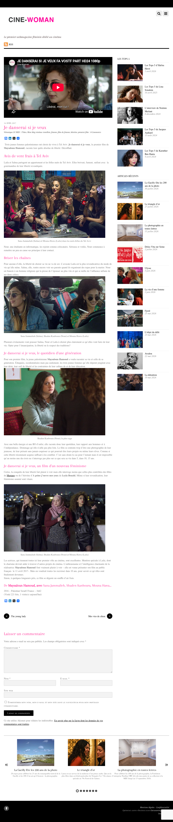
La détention (151, 374)
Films (24, 132)
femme (54, 132)
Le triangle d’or (153, 204)
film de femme (64, 132)
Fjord (147, 310)
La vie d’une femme (154, 289)
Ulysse (148, 268)
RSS (11, 44)
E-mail (64, 678)
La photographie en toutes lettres (154, 227)
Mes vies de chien (99, 616)
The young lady (16, 616)
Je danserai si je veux (25, 127)
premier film (83, 132)
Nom (7, 678)
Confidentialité (162, 807)
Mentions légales (147, 807)
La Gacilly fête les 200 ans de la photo (156, 184)
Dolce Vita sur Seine (155, 246)
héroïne (74, 132)
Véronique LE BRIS (12, 132)
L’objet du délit (152, 332)
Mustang (11, 475)
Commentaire (12, 647)
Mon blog (31, 132)
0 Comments (95, 132)
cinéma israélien (43, 132)
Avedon (149, 353)
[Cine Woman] (31, 28)
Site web (8, 690)
